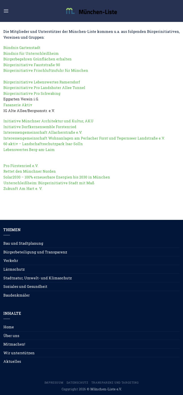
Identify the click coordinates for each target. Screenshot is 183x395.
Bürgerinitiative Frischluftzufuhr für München (45, 70)
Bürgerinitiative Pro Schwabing (31, 93)
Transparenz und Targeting (115, 382)
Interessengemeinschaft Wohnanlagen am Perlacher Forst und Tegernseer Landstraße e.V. (84, 138)
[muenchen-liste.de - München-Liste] (91, 10)
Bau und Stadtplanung (23, 243)
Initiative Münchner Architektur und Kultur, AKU (48, 121)
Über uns (11, 335)
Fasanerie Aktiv (17, 104)
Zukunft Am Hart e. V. (22, 188)
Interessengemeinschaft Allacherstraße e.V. (42, 132)
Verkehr (10, 260)
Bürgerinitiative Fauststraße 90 (31, 64)
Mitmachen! (14, 344)
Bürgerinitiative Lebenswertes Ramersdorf (41, 82)
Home (8, 327)
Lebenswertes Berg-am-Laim (29, 149)
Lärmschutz (14, 269)
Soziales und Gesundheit (25, 286)
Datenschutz (77, 382)
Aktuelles (12, 361)
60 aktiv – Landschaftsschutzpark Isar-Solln (43, 143)
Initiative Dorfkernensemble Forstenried (39, 126)
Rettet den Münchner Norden (29, 171)
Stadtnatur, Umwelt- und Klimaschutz (37, 278)
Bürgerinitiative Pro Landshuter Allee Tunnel (44, 87)
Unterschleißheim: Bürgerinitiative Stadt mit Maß (48, 183)
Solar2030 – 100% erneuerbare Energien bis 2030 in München (56, 177)
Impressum (54, 382)
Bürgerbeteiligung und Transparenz (35, 252)
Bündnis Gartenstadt (21, 47)
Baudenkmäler (16, 295)
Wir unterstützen (19, 352)
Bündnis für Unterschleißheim (31, 53)
